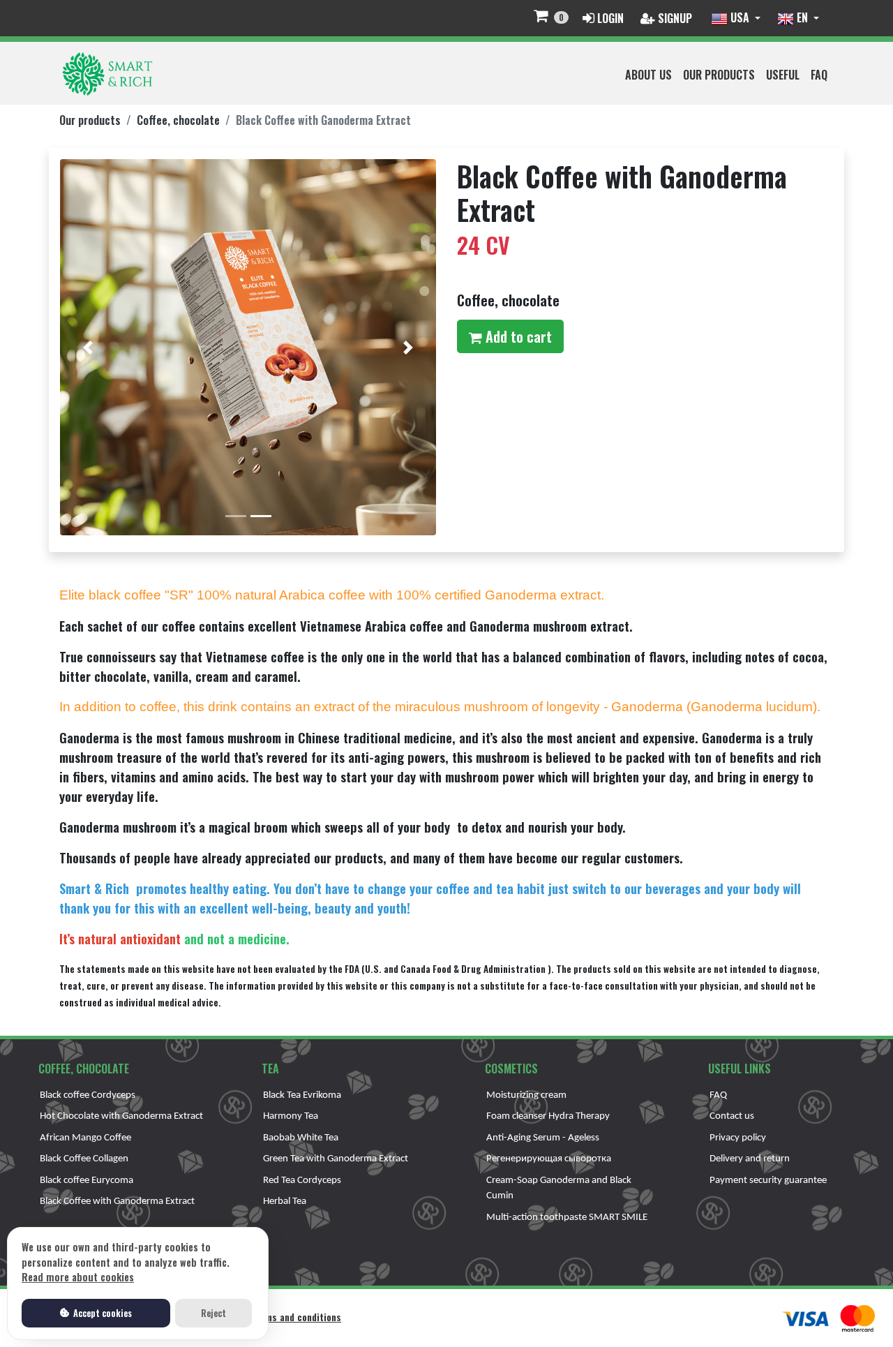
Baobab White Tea (300, 1138)
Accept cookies (101, 1313)
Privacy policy (738, 1138)
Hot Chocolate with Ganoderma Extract (121, 1116)
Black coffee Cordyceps (87, 1095)
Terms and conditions (296, 1316)
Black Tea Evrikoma (302, 1095)
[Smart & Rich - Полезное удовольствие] (107, 73)
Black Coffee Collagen (84, 1159)
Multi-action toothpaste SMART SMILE (566, 1217)
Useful (783, 74)
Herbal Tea (284, 1201)
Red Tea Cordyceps (302, 1180)
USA (740, 17)
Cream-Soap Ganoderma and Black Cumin (558, 1188)
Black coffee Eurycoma (86, 1180)
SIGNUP (673, 18)
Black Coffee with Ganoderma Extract (117, 1201)
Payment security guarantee (768, 1180)
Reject (213, 1313)
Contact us (732, 1116)
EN (802, 17)
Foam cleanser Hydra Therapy (548, 1116)
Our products (719, 74)
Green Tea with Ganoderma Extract (335, 1159)
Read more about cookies (78, 1277)
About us (648, 74)
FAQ (819, 74)
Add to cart (519, 336)
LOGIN (609, 18)
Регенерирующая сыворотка (548, 1159)
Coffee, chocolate (178, 120)
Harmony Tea (290, 1116)
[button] (88, 347)
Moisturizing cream (526, 1095)
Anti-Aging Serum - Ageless (542, 1138)
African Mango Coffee (85, 1138)
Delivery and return (750, 1159)
